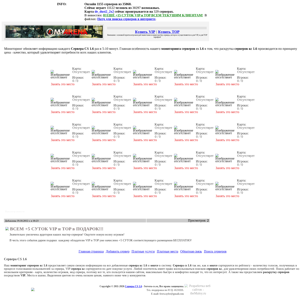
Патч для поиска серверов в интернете (126, 19)
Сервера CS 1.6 (133, 286)
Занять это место (62, 84)
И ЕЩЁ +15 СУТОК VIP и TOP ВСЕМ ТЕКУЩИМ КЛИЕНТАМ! (153, 15)
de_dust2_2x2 (104, 11)
